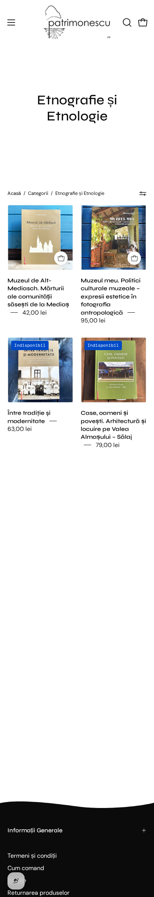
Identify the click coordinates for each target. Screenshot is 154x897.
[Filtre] (143, 193)
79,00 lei (108, 444)
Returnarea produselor (38, 893)
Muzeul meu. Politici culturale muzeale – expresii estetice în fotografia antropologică (111, 296)
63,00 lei (19, 429)
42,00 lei (34, 312)
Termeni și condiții (32, 856)
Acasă (14, 193)
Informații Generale (34, 830)
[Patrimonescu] (77, 22)
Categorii (38, 193)
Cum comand (25, 868)
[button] (126, 22)
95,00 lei (93, 320)
